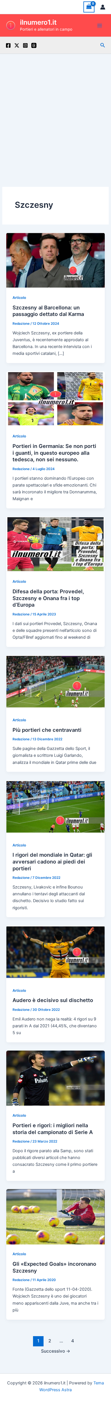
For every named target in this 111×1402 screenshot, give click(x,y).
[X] (16, 45)
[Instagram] (25, 45)
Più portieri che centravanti (47, 730)
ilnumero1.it (38, 22)
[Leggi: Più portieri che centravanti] (55, 682)
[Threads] (33, 45)
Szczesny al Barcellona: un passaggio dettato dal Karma (48, 310)
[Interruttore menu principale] (99, 25)
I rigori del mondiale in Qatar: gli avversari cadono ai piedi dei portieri (52, 861)
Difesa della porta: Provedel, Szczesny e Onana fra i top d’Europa (48, 598)
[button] (102, 45)
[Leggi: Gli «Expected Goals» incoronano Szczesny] (55, 1216)
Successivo (55, 1351)
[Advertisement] (55, 112)
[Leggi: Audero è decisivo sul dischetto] (55, 952)
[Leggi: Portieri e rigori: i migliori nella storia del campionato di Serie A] (55, 1077)
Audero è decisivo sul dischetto (53, 1000)
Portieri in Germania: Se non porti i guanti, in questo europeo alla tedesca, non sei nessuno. (54, 452)
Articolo (19, 298)
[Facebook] (8, 45)
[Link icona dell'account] (102, 7)
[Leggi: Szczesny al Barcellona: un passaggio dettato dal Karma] (55, 260)
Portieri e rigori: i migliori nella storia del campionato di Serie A (53, 1128)
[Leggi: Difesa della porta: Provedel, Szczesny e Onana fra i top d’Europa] (55, 543)
